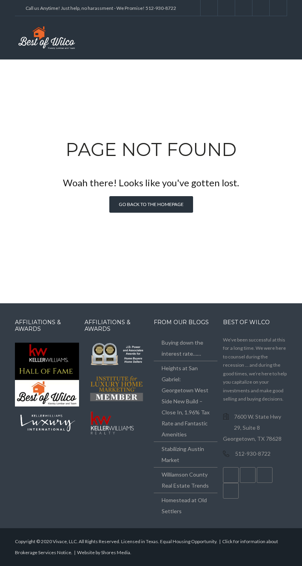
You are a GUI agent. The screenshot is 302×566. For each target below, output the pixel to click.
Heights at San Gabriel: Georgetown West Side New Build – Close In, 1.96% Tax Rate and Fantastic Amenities (186, 401)
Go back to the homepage (151, 204)
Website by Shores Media (103, 552)
